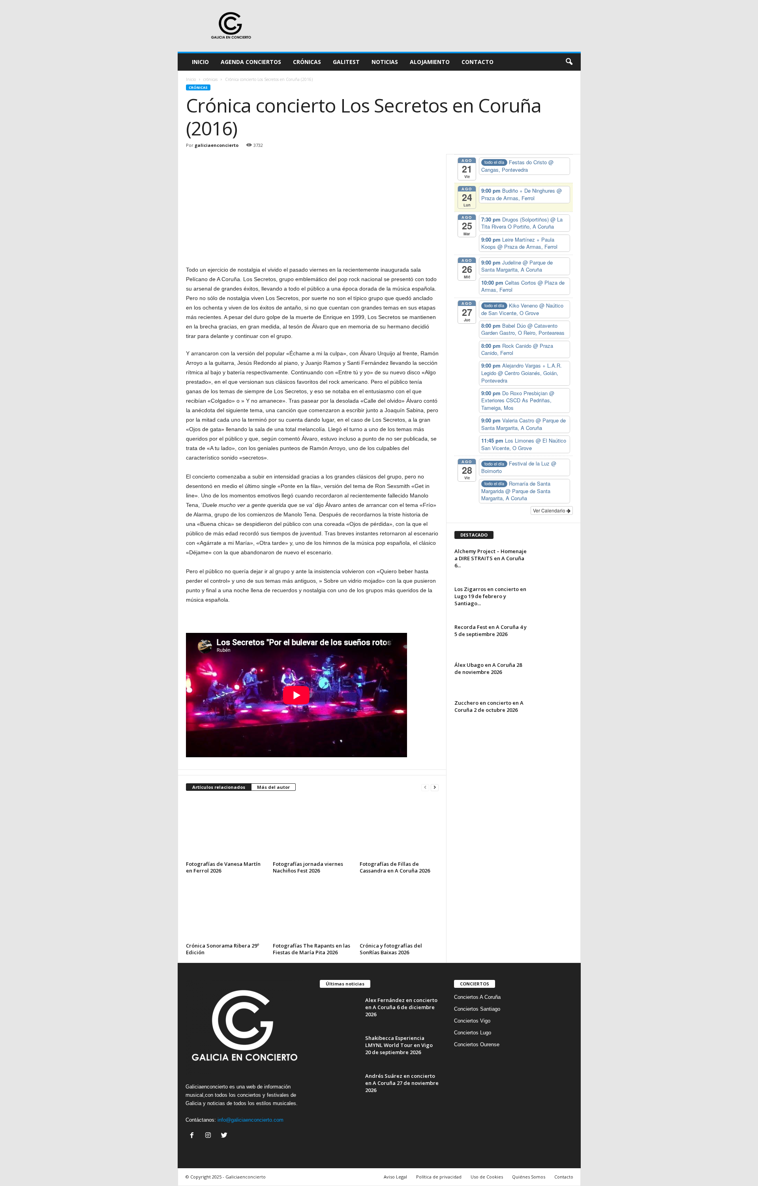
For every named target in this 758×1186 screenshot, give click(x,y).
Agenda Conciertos (251, 62)
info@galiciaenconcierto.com (250, 1120)
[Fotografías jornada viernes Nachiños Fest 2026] (312, 828)
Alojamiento (430, 62)
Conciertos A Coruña (477, 997)
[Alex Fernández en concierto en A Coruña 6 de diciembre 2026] (339, 1011)
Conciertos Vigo (472, 1021)
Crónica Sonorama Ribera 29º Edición (222, 949)
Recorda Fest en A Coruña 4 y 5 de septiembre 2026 (490, 630)
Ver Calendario (550, 510)
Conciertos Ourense (476, 1044)
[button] (569, 62)
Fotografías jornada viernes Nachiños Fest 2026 (308, 867)
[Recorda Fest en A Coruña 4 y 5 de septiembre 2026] (553, 638)
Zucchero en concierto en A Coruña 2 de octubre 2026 (488, 706)
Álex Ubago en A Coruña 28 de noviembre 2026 (488, 668)
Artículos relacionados (218, 787)
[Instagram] (210, 1136)
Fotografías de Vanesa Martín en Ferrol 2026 (223, 867)
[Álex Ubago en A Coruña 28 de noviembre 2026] (553, 676)
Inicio (200, 62)
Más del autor (273, 787)
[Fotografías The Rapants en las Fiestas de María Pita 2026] (312, 910)
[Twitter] (225, 1136)
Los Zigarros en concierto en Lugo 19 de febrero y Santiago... (490, 596)
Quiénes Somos (528, 1177)
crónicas (210, 79)
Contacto (477, 62)
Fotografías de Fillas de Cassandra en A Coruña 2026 (395, 867)
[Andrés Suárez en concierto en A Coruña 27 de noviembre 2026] (339, 1087)
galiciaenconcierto (216, 145)
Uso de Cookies (487, 1177)
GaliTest (346, 62)
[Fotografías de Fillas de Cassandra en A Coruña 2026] (399, 828)
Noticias (384, 62)
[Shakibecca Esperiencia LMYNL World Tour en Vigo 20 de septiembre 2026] (339, 1049)
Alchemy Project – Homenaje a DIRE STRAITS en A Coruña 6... (490, 558)
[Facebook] (194, 1136)
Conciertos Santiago (477, 1009)
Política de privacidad (439, 1177)
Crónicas (307, 62)
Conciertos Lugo (472, 1033)
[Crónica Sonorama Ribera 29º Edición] (225, 910)
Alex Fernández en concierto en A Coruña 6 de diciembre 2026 (401, 1007)
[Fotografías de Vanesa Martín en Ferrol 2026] (225, 828)
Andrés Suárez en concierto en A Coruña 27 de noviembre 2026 (402, 1083)
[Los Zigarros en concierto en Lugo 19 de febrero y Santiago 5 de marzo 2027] (553, 600)
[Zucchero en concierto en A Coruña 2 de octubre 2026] (553, 714)
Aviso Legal (395, 1177)
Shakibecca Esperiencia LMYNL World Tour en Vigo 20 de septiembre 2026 (399, 1045)
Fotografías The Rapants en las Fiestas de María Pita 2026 (311, 949)
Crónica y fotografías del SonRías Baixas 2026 (391, 949)
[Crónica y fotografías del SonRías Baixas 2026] (399, 910)
